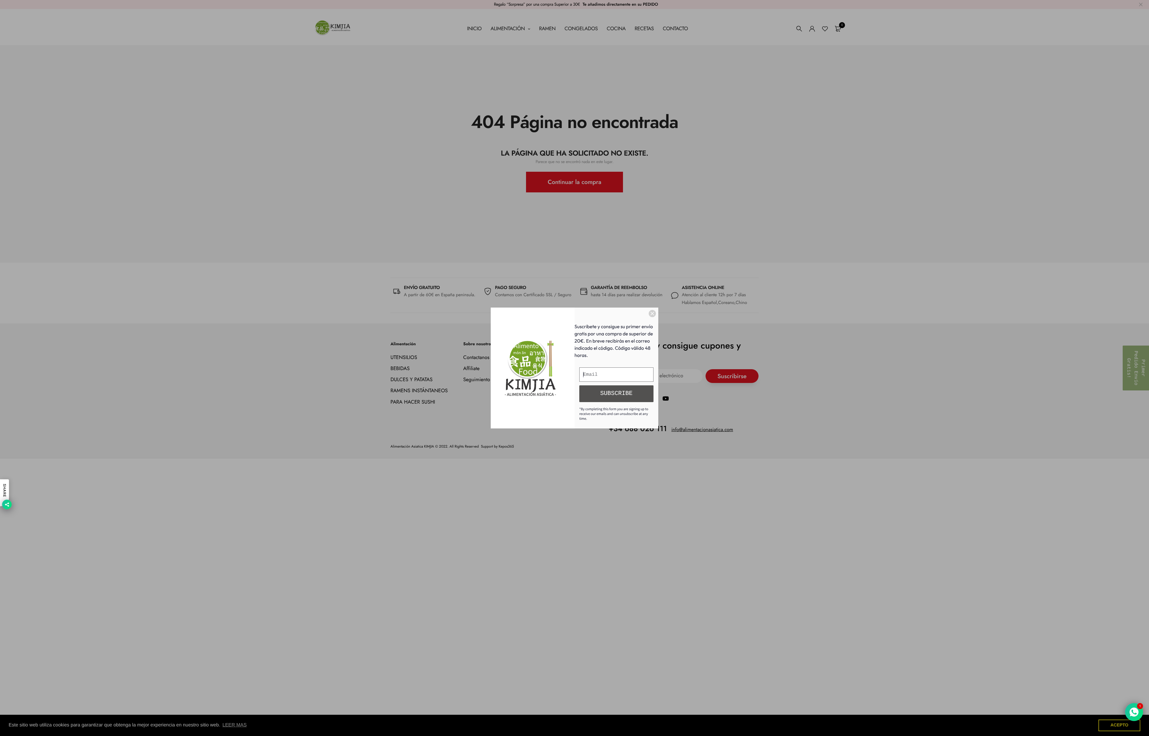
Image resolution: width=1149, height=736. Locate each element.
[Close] (652, 313)
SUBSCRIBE (616, 393)
